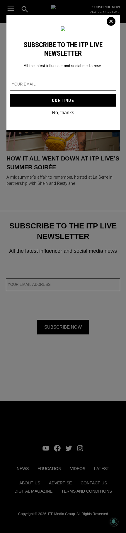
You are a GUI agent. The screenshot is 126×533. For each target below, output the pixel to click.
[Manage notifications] (113, 521)
